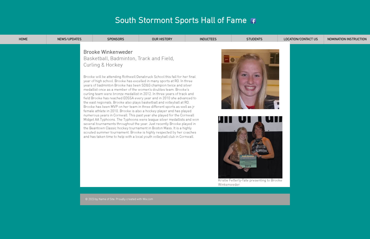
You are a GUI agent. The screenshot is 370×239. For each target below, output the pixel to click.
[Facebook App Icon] (253, 21)
